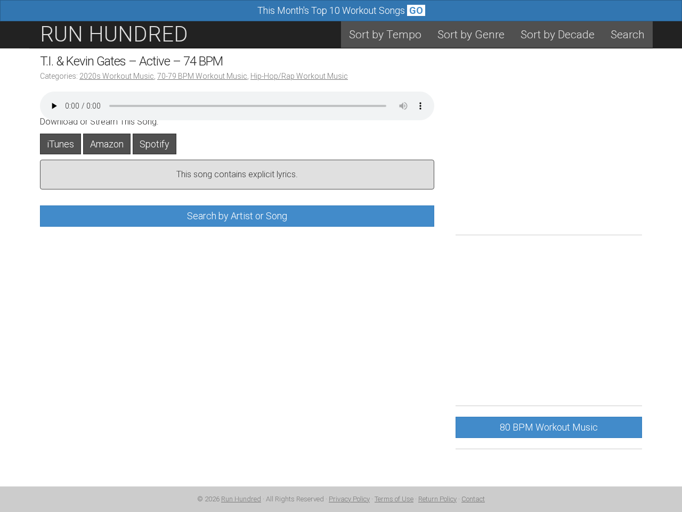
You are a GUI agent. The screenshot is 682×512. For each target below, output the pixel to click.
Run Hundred (241, 499)
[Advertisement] (549, 149)
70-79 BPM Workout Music (202, 76)
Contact (473, 499)
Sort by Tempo (385, 34)
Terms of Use (394, 499)
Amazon (107, 144)
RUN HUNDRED (114, 34)
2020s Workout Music (116, 76)
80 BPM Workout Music (549, 427)
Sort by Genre (471, 34)
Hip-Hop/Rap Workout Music (299, 76)
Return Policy (437, 499)
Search (628, 34)
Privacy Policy (349, 499)
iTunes (60, 144)
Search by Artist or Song (237, 215)
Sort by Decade (558, 34)
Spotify (154, 144)
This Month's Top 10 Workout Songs (340, 10)
